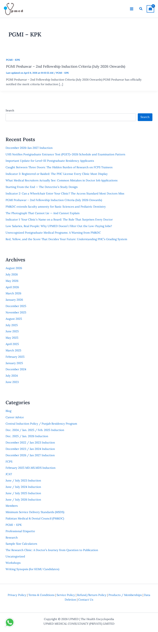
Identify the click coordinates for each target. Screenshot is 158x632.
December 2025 (16, 306)
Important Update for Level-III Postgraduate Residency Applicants (50, 160)
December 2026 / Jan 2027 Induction (30, 455)
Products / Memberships (125, 595)
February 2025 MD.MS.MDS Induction (30, 468)
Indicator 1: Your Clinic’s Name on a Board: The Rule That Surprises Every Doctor (59, 219)
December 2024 (16, 369)
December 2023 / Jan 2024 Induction (30, 449)
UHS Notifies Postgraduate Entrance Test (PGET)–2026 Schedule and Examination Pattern (65, 154)
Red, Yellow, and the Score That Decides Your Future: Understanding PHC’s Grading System (66, 239)
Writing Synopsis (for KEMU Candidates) (32, 569)
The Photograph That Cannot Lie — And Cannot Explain (43, 213)
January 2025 (14, 363)
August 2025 (14, 319)
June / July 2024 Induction (23, 487)
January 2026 (14, 299)
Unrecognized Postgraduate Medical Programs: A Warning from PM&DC (53, 232)
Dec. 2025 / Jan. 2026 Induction (27, 436)
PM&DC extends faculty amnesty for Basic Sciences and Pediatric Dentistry (56, 206)
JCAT (9, 474)
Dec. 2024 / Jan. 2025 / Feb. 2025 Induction (35, 430)
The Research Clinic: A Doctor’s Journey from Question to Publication (52, 550)
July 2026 (12, 274)
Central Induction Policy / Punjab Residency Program (41, 423)
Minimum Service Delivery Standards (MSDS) (35, 512)
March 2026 (13, 293)
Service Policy (66, 595)
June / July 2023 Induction (23, 480)
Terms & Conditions (41, 595)
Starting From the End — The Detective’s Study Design (42, 187)
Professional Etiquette (20, 531)
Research (12, 537)
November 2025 (16, 312)
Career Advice (15, 417)
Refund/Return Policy (91, 595)
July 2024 (12, 375)
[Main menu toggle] (131, 9)
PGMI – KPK (14, 525)
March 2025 (13, 350)
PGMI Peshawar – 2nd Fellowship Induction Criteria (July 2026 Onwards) (65, 66)
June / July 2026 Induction (23, 499)
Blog (8, 411)
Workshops (13, 563)
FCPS (9, 461)
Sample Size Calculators (21, 543)
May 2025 (12, 337)
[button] (141, 8)
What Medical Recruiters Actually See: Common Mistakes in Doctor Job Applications (62, 180)
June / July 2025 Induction (23, 493)
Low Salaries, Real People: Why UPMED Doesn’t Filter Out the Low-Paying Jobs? (59, 226)
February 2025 (15, 356)
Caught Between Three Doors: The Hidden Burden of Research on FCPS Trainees (59, 167)
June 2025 (12, 331)
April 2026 (12, 287)
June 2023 (12, 382)
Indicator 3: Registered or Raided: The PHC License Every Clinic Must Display (57, 174)
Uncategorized (15, 556)
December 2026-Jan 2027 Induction (29, 148)
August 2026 (14, 268)
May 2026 (12, 281)
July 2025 (12, 325)
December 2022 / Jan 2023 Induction (30, 442)
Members (12, 505)
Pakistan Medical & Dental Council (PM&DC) (35, 518)
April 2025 (12, 344)
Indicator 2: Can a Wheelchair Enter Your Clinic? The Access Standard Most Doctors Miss (65, 193)
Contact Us (85, 599)
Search (10, 110)
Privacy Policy (17, 595)
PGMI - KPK (13, 59)
